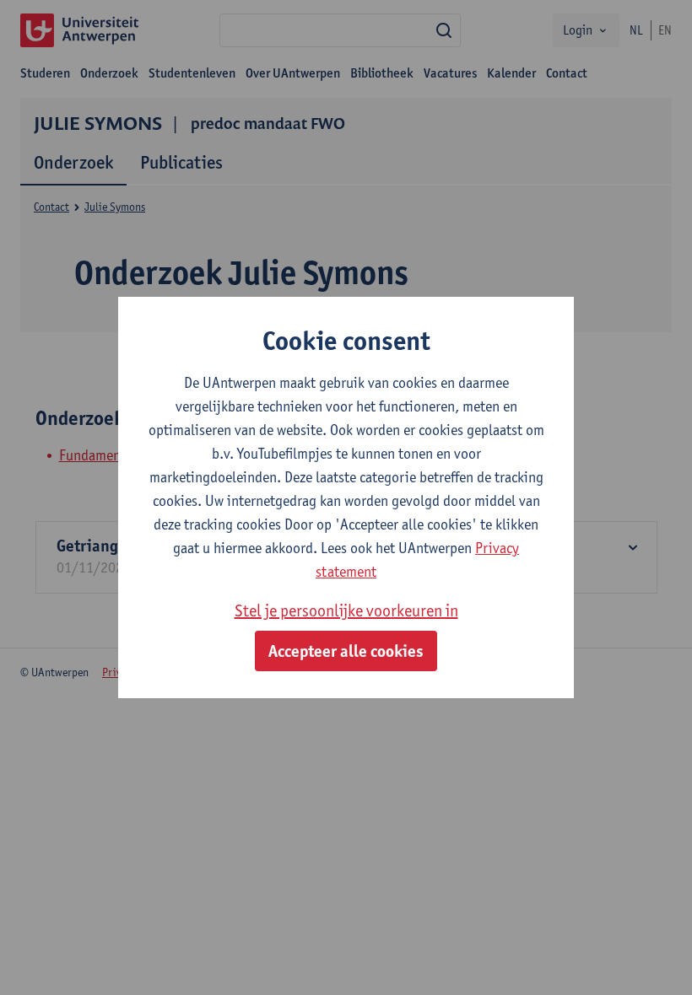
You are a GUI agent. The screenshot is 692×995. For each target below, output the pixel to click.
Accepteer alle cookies (346, 651)
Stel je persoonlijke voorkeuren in (346, 610)
